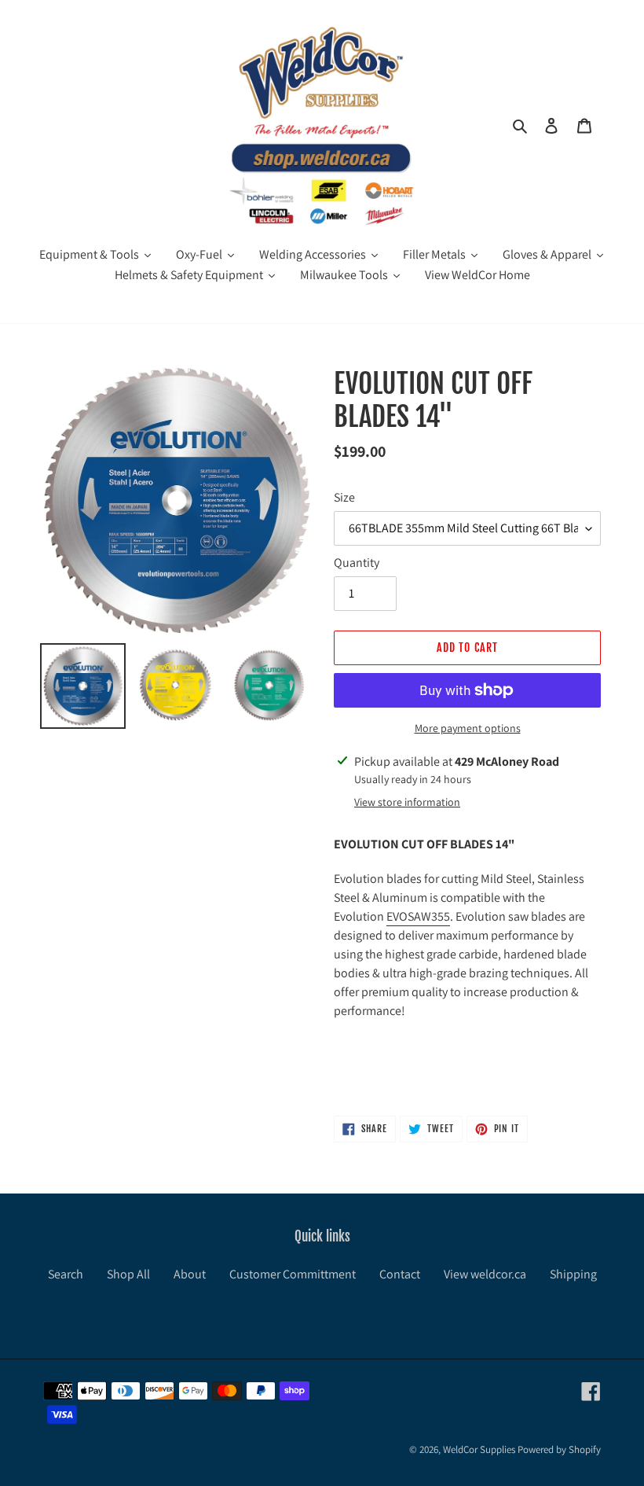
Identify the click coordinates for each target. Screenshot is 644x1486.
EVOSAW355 (418, 916)
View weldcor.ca (485, 1274)
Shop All (128, 1274)
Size (344, 497)
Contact (399, 1274)
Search (65, 1274)
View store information (407, 802)
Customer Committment (292, 1274)
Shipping (573, 1274)
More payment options (468, 728)
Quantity (356, 562)
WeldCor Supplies (479, 1449)
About (190, 1274)
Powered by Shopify (559, 1449)
